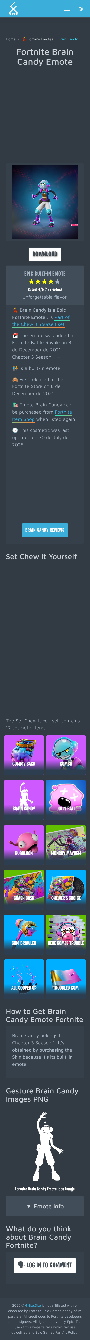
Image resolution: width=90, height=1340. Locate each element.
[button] (81, 8)
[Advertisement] (45, 113)
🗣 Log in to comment (45, 1265)
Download (45, 254)
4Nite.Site (33, 1305)
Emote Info (45, 1206)
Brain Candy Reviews (45, 530)
